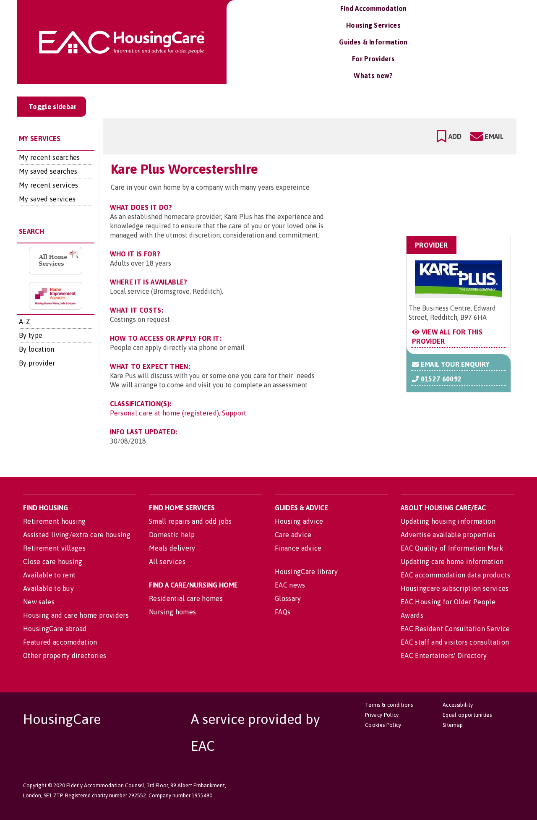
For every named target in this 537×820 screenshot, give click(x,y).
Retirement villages (54, 548)
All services (167, 561)
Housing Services (373, 25)
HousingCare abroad (55, 628)
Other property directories (64, 655)
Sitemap (453, 725)
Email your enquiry (454, 364)
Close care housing (53, 561)
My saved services (47, 199)
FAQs (282, 612)
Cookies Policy (383, 725)
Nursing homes (172, 612)
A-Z (24, 321)
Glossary (288, 598)
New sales (39, 602)
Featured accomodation (60, 642)
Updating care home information (452, 561)
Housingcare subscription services (455, 588)
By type (30, 335)
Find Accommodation (373, 8)
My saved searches (48, 171)
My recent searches (49, 157)
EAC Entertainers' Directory (444, 655)
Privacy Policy (382, 715)
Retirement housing (54, 521)
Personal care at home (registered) (164, 413)
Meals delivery (172, 548)
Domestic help (172, 534)
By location (37, 349)
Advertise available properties (448, 534)
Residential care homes (186, 598)
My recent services (48, 185)
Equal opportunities (467, 715)
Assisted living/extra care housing (76, 534)
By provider (37, 363)
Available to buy (48, 588)
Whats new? (373, 75)
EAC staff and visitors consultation (455, 642)
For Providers (373, 59)
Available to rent (49, 575)
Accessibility (458, 705)
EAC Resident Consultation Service (455, 628)
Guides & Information (373, 42)
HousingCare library (306, 571)
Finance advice (298, 548)
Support (234, 413)
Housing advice (299, 521)
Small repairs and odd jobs (190, 521)
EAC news (290, 585)
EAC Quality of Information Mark (452, 548)
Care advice (293, 534)
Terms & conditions (389, 705)
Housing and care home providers (76, 615)
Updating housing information (448, 521)
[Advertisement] (444, 194)
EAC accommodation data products (455, 575)
